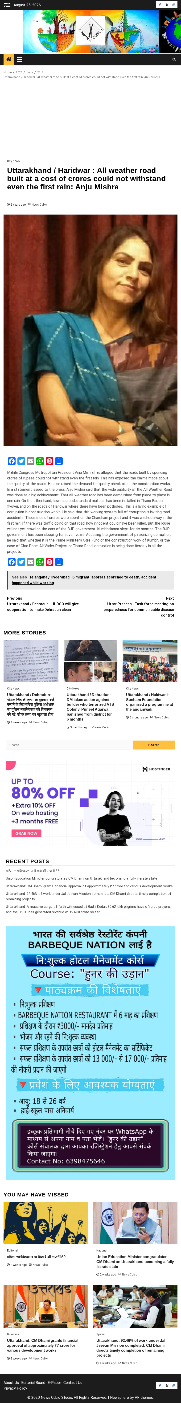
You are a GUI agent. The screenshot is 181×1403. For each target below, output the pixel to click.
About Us (11, 1382)
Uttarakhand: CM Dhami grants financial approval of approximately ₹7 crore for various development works (89, 886)
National (101, 1250)
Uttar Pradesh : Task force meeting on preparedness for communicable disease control (139, 607)
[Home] (9, 59)
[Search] (174, 59)
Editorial (12, 1250)
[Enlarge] (169, 932)
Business (13, 1334)
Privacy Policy (15, 1388)
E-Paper (54, 1382)
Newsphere (119, 1397)
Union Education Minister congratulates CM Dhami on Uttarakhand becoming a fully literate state (81, 878)
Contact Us (72, 1382)
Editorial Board (33, 1382)
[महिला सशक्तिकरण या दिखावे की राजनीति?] (46, 1223)
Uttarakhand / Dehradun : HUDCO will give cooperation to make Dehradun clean (43, 604)
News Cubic (39, 204)
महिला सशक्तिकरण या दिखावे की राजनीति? (32, 871)
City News (13, 161)
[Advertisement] (90, 119)
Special (100, 1334)
